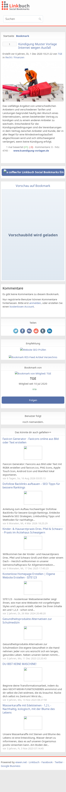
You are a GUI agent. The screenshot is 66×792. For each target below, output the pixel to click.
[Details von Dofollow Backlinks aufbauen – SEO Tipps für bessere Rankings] (33, 503)
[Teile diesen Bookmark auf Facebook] (23, 331)
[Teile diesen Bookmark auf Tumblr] (43, 331)
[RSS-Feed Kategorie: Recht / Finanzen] (4, 147)
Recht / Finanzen (14, 57)
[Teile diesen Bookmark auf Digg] (30, 331)
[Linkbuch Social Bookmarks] (23, 6)
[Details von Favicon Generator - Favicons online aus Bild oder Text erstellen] (33, 458)
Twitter (59, 762)
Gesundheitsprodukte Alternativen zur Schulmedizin (27, 620)
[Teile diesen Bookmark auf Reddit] (36, 331)
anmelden (35, 303)
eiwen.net (21, 762)
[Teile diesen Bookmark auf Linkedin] (50, 331)
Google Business (10, 766)
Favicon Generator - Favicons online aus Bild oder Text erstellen (31, 440)
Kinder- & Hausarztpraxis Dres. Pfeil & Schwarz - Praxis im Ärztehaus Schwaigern (33, 530)
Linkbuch (34, 762)
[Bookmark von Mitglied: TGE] (33, 373)
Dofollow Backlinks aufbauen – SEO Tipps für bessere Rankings (31, 485)
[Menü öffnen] (55, 20)
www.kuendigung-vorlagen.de (31, 150)
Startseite (8, 36)
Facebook (47, 762)
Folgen (33, 400)
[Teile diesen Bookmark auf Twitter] (16, 331)
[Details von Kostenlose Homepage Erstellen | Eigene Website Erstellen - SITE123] (33, 593)
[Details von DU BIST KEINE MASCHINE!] (33, 680)
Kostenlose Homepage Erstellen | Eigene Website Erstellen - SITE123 (29, 575)
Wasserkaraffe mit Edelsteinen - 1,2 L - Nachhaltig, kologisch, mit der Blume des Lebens (29, 708)
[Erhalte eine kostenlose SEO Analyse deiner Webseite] (33, 349)
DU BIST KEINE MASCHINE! (19, 664)
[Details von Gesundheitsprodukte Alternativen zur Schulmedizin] (33, 638)
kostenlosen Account (22, 306)
